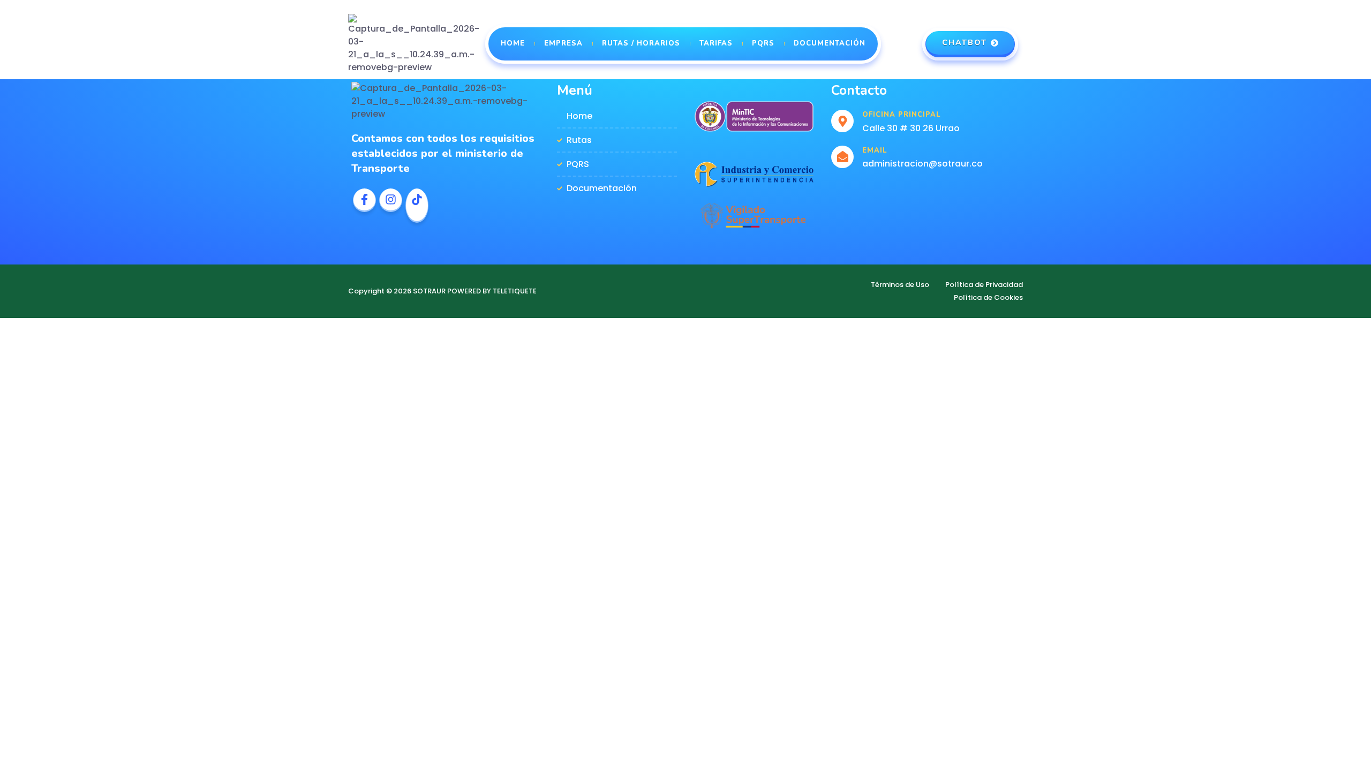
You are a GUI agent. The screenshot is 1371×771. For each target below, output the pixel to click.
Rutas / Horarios (641, 43)
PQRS (763, 43)
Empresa (563, 43)
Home (513, 43)
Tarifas (716, 43)
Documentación (829, 43)
